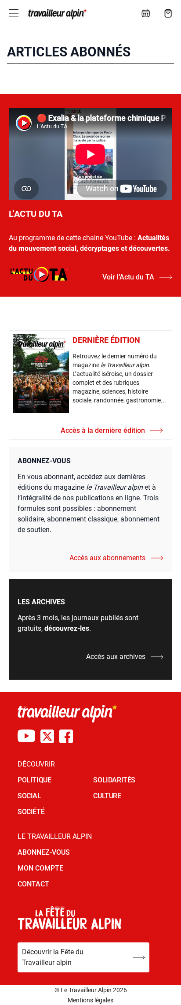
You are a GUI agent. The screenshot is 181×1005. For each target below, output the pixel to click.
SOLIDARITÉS (114, 780)
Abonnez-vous (44, 852)
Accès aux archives (115, 656)
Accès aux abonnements (107, 558)
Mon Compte (40, 868)
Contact (33, 884)
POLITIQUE (34, 780)
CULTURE (107, 796)
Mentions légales (90, 1000)
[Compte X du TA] (47, 736)
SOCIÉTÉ (31, 812)
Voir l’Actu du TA (128, 277)
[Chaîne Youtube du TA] (26, 736)
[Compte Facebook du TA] (66, 736)
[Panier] (168, 13)
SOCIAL (29, 796)
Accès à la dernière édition (103, 430)
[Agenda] (145, 13)
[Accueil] (56, 14)
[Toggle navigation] (13, 13)
